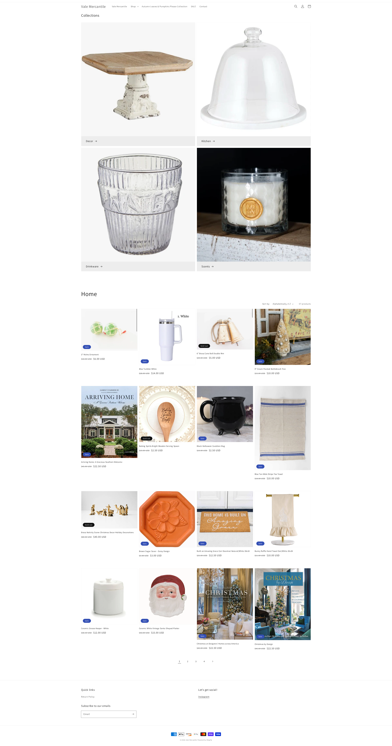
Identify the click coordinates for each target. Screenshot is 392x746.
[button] (134, 6)
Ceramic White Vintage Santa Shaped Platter (159, 628)
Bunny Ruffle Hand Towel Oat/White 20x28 (274, 551)
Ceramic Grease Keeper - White (95, 628)
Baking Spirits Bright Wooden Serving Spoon (159, 446)
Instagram (203, 696)
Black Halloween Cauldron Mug (211, 446)
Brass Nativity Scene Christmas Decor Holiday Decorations (107, 532)
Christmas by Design (264, 644)
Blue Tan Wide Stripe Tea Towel (269, 474)
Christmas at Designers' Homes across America (218, 643)
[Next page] (212, 661)
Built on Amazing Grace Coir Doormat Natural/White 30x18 (223, 551)
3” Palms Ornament (90, 354)
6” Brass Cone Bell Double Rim (210, 353)
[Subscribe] (133, 714)
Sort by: (266, 303)
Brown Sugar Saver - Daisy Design (154, 551)
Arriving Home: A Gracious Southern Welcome (101, 462)
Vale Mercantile (191, 740)
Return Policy (87, 696)
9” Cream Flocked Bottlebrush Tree (270, 369)
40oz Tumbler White (148, 369)
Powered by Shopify (205, 740)
